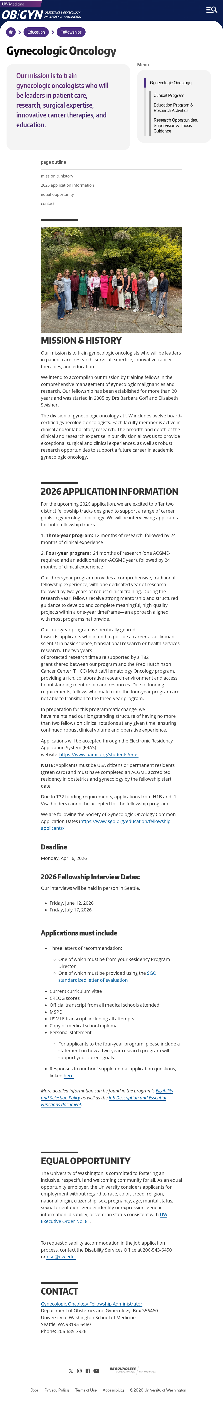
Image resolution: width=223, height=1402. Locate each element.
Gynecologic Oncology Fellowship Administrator (91, 1304)
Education (36, 32)
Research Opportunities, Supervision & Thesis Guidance (176, 126)
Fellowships (71, 32)
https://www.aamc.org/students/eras (99, 754)
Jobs (35, 1388)
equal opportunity (57, 194)
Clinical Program (169, 95)
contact (47, 203)
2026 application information (67, 185)
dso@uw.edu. (61, 1257)
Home (10, 35)
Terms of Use (87, 1388)
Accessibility (115, 1388)
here (69, 1076)
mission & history (57, 176)
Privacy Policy (58, 1388)
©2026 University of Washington (158, 1390)
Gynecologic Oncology (171, 83)
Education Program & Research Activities (173, 108)
